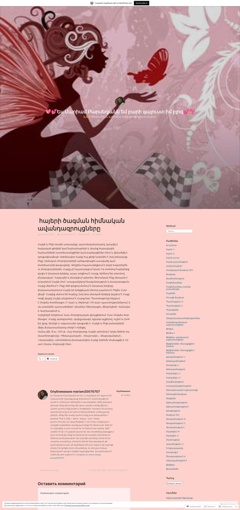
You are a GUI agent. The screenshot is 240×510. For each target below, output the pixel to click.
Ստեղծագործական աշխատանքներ (176, 323)
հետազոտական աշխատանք (182, 390)
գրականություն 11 (175, 356)
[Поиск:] (179, 230)
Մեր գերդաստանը (48, 470)
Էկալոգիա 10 (173, 431)
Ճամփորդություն (175, 278)
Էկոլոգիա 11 (172, 435)
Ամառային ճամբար (176, 394)
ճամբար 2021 (173, 414)
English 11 (170, 249)
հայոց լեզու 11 (173, 373)
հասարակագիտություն (178, 385)
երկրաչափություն (175, 361)
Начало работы (141, 3)
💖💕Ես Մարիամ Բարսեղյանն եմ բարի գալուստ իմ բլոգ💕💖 (120, 111)
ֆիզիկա (170, 464)
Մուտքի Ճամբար (175, 297)
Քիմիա (169, 328)
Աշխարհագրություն (176, 402)
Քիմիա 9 (170, 333)
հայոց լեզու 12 (173, 377)
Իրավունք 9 (172, 452)
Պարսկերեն (172, 309)
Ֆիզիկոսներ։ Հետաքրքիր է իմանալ (180, 351)
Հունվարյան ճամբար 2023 (179, 270)
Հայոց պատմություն (177, 261)
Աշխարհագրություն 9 (177, 406)
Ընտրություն (173, 439)
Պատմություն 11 (174, 305)
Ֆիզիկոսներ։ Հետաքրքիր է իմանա (180, 344)
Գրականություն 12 (175, 423)
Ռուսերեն (171, 314)
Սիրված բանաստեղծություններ (183, 318)
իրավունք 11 (172, 365)
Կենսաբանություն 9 (176, 460)
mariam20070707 (47, 234)
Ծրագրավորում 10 (175, 456)
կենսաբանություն (175, 369)
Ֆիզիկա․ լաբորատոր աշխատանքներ (177, 338)
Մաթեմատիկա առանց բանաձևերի (178, 287)
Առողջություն (173, 410)
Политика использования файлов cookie (77, 505)
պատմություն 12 (174, 444)
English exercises (173, 257)
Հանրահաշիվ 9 (174, 266)
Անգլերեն (171, 398)
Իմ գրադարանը (174, 448)
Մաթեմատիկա (174, 282)
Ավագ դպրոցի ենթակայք (179, 497)
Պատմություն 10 (67, 234)
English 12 (170, 253)
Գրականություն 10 (175, 419)
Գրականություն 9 (175, 427)
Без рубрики (171, 245)
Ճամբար (170, 274)
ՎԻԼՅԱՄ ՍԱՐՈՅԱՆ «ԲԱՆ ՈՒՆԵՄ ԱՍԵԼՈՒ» (108, 470)
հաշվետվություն (175, 381)
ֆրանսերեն (172, 468)
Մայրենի (170, 293)
